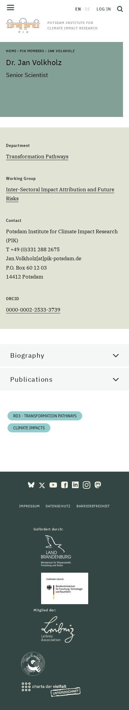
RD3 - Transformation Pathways (44, 416)
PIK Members (32, 51)
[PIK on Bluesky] (32, 484)
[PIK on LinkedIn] (76, 484)
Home (11, 51)
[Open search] (118, 9)
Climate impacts (29, 428)
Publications (31, 379)
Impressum (29, 506)
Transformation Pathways (37, 156)
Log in (104, 9)
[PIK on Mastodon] (97, 484)
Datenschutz (58, 506)
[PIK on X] (42, 484)
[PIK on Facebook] (65, 484)
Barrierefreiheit (93, 506)
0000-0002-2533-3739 (33, 309)
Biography (27, 355)
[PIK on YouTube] (54, 484)
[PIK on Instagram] (87, 484)
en (78, 9)
